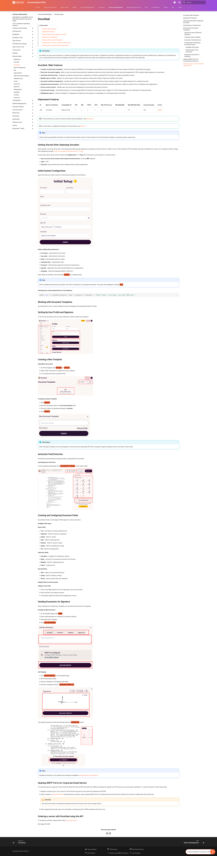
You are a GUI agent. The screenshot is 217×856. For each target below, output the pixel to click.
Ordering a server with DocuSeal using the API (55, 45)
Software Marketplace (116, 7)
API (173, 7)
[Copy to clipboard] (177, 295)
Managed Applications (134, 7)
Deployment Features (48, 31)
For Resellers (156, 7)
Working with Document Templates (52, 40)
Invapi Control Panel (50, 7)
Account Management (87, 7)
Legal (179, 7)
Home (38, 7)
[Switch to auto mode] (175, 2)
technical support (57, 794)
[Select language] (179, 2)
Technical (102, 7)
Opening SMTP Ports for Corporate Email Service (56, 42)
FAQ (146, 7)
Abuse (166, 7)
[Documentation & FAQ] (18, 2)
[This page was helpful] (107, 833)
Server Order (64, 7)
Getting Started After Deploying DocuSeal (54, 34)
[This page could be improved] (110, 833)
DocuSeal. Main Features (49, 29)
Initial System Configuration (50, 37)
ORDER (160, 110)
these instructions (71, 820)
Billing (74, 7)
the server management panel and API (66, 151)
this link (82, 126)
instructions (90, 119)
